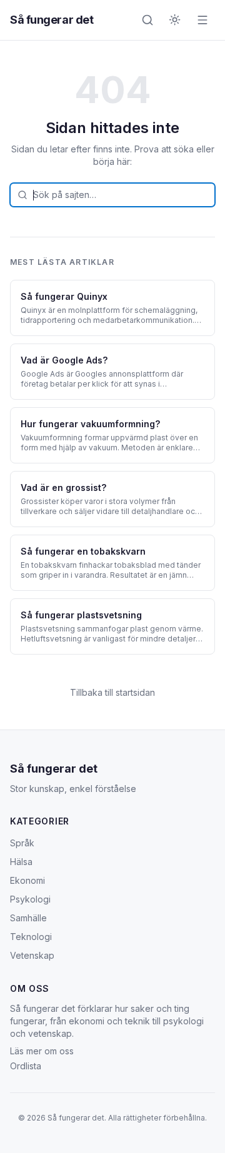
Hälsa (21, 861)
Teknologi (31, 936)
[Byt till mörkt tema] (175, 19)
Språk (22, 843)
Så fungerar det (51, 19)
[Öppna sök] (147, 19)
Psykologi (30, 899)
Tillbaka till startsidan (112, 692)
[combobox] (112, 195)
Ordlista (25, 1066)
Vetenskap (32, 955)
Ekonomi (27, 880)
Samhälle (28, 918)
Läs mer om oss (42, 1051)
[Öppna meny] (202, 19)
